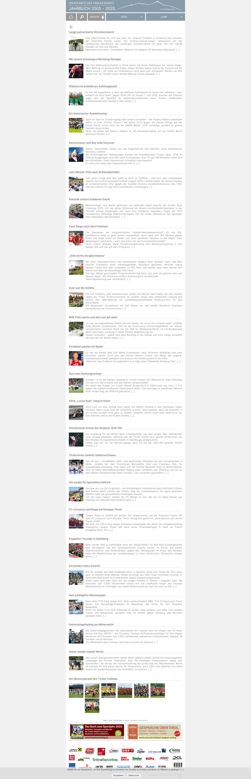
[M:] (165, 17)
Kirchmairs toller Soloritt (84, 565)
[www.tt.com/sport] (139, 720)
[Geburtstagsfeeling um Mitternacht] (77, 636)
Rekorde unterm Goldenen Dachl (89, 199)
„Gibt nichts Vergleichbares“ (87, 255)
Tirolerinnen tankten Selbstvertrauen (92, 455)
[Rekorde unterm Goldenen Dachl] (77, 211)
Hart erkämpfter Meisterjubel (87, 595)
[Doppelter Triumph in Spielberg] (77, 551)
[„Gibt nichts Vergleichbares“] (77, 270)
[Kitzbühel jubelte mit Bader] (77, 358)
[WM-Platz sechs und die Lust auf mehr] (77, 330)
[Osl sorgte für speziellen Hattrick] (77, 494)
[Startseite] (69, 18)
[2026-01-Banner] (97, 726)
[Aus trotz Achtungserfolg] (77, 385)
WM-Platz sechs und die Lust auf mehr (93, 317)
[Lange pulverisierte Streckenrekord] (77, 44)
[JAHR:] (125, 17)
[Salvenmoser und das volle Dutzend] (77, 156)
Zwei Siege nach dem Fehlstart (88, 226)
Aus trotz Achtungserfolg (85, 373)
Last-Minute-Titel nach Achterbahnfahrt (94, 172)
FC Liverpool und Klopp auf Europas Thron (95, 509)
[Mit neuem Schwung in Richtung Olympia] (77, 71)
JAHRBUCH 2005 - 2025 (92, 8)
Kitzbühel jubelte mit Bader (86, 346)
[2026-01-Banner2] (154, 726)
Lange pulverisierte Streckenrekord (91, 32)
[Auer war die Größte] (77, 301)
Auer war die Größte (81, 287)
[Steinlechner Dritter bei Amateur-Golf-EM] (77, 440)
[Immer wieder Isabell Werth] (77, 663)
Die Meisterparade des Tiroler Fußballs (93, 678)
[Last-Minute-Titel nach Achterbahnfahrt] (77, 184)
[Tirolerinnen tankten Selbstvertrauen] (77, 467)
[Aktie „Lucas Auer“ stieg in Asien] (77, 413)
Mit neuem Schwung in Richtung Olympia (95, 59)
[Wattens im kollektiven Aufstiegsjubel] (77, 98)
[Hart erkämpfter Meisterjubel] (77, 608)
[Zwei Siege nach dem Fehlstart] (77, 239)
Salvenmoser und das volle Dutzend (91, 142)
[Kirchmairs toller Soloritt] (77, 579)
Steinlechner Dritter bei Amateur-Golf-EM (95, 427)
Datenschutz (134, 775)
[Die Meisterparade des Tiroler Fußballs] (76, 698)
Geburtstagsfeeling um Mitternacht (91, 624)
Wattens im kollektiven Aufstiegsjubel (93, 86)
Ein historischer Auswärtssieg (88, 113)
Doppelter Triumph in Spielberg (88, 538)
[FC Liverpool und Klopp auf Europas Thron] (77, 522)
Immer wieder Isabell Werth (86, 651)
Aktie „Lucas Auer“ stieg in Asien (89, 400)
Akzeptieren (118, 775)
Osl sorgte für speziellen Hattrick (90, 482)
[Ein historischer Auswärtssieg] (77, 126)
